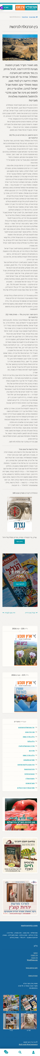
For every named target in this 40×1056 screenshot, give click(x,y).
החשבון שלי (33, 1052)
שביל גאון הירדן (30, 613)
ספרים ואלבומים (29, 760)
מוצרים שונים (30, 783)
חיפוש (20, 1052)
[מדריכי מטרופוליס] (11, 1003)
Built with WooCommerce (28, 1044)
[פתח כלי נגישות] (1, 8)
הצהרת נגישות (33, 976)
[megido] (11, 1021)
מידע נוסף (20, 541)
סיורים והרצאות (29, 769)
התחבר (35, 953)
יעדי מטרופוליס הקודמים (26, 727)
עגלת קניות (9, 1050)
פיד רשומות (34, 955)
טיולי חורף (25, 17)
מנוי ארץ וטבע (30, 732)
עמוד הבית (32, 17)
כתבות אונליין (30, 778)
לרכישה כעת (20, 584)
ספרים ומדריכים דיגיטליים (26, 788)
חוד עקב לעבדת (10, 613)
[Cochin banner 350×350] (20, 898)
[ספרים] (29, 1021)
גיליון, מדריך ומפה (29, 737)
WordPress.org (32, 960)
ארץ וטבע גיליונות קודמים (26, 764)
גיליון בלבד (31, 741)
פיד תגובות (34, 958)
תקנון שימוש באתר (32, 968)
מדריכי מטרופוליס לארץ (27, 746)
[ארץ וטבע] (29, 1003)
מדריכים (32, 750)
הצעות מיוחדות (30, 774)
